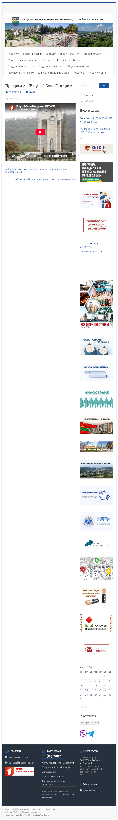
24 (81, 694)
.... (81, 137)
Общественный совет (78, 66)
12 (91, 685)
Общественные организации (22, 60)
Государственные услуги (20, 66)
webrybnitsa (14, 91)
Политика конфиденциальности (53, 72)
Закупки (46, 60)
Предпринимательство (50, 66)
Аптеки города (49, 772)
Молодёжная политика (20, 72)
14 (100, 685)
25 (86, 694)
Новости (12, 53)
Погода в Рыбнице (89, 243)
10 (81, 685)
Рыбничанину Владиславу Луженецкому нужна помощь (45, 179)
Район (73, 53)
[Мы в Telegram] (90, 736)
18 (86, 690)
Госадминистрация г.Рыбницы (38, 53)
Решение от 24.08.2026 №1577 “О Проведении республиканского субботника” (96, 120)
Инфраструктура (91, 53)
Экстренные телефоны (53, 776)
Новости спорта (97, 72)
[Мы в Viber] (83, 736)
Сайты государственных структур (58, 763)
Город (62, 53)
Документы (62, 60)
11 (86, 685)
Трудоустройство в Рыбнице (56, 767)
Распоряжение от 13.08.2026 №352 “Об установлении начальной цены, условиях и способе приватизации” (95, 131)
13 (95, 685)
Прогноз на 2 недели (91, 251)
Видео (76, 60)
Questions (79, 72)
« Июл (83, 707)
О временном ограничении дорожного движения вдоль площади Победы (36, 170)
